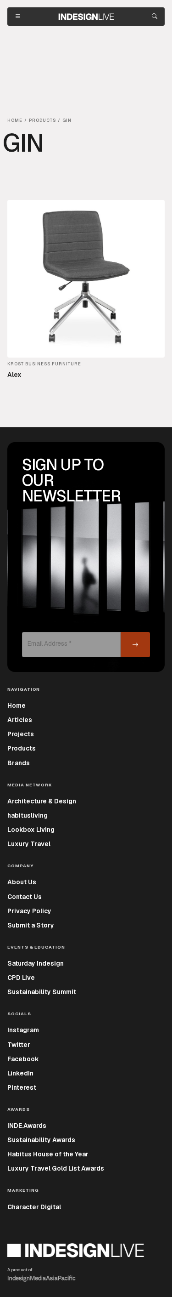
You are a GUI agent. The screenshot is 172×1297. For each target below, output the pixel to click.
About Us (21, 882)
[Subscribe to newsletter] (135, 644)
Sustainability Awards (41, 1140)
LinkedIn (20, 1073)
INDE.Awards (26, 1125)
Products (21, 748)
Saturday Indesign (35, 963)
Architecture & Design (41, 801)
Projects (20, 734)
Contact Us (24, 897)
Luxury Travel (28, 844)
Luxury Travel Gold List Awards (55, 1168)
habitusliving (27, 815)
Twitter (18, 1045)
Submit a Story (30, 925)
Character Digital (34, 1207)
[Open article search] (154, 16)
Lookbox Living (31, 829)
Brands (18, 763)
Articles (19, 720)
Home (16, 705)
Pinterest (21, 1087)
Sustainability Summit (41, 992)
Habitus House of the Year (48, 1154)
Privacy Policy (29, 911)
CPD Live (21, 977)
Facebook (23, 1059)
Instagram (23, 1030)
